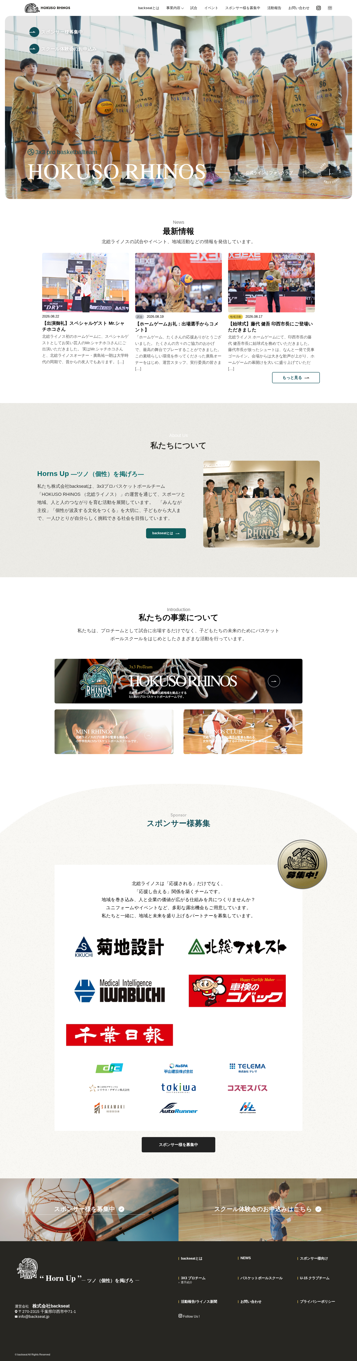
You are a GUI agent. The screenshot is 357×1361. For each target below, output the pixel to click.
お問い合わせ (298, 8)
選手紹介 (186, 1282)
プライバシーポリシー (317, 1302)
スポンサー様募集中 (62, 32)
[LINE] (330, 8)
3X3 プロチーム (193, 1278)
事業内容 (173, 8)
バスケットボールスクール (261, 1278)
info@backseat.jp (34, 1316)
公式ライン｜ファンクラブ (269, 173)
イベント (211, 8)
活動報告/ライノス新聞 (199, 1302)
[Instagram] (318, 8)
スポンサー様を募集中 (242, 8)
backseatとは (148, 8)
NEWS (245, 1258)
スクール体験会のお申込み (69, 48)
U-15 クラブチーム (315, 1278)
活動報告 (274, 8)
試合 (193, 8)
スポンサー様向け (314, 1258)
